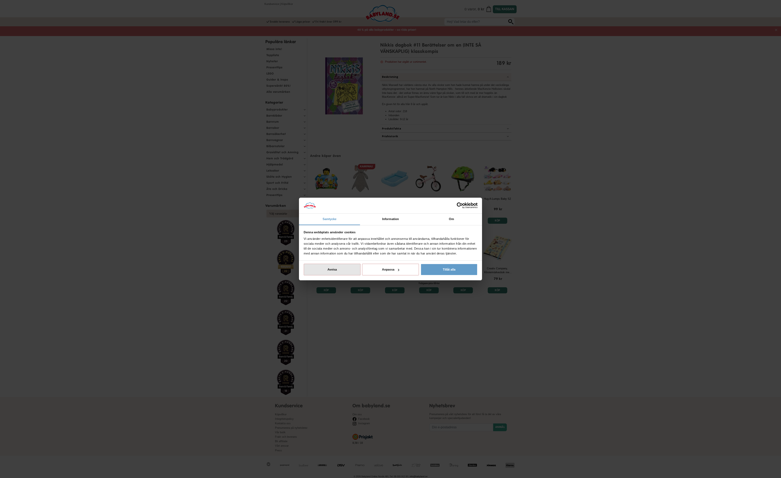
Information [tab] (390, 219)
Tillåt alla (449, 269)
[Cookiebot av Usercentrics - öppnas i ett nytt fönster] (460, 206)
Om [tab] (451, 219)
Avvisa (332, 269)
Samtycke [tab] (330, 219)
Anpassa (388, 269)
